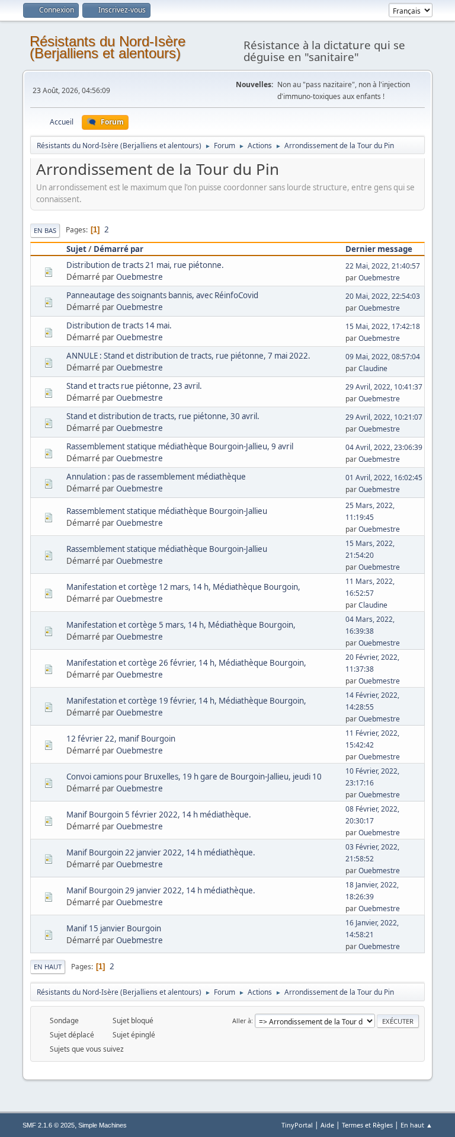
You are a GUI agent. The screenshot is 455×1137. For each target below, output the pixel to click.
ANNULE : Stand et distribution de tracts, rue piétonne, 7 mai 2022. (188, 355)
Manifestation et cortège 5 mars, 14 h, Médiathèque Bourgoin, (181, 624)
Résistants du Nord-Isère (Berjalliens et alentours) (107, 47)
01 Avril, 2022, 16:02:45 (383, 477)
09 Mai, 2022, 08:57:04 (382, 357)
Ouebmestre (139, 277)
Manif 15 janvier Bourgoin (113, 928)
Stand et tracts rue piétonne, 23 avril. (134, 386)
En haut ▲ (416, 1124)
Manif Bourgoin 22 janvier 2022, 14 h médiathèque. (160, 852)
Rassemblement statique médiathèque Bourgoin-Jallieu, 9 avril (179, 446)
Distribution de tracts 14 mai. (119, 325)
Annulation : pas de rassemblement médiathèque (156, 476)
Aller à (241, 1020)
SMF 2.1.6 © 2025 (49, 1125)
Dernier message (378, 249)
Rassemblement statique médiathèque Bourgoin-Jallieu (166, 511)
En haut (48, 966)
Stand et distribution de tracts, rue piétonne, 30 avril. (162, 416)
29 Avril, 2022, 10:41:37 (383, 387)
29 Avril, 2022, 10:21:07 (383, 417)
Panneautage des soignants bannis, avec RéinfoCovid (162, 295)
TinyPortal (297, 1124)
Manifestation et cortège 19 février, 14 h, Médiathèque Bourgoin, (186, 700)
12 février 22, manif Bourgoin (120, 738)
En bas (45, 230)
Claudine (372, 368)
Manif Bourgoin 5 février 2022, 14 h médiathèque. (158, 814)
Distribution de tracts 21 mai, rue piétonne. (145, 265)
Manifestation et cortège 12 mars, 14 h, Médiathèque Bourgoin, (183, 587)
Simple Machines (102, 1125)
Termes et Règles (367, 1124)
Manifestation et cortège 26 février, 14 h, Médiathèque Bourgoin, (186, 662)
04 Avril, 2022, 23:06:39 (383, 447)
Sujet (76, 249)
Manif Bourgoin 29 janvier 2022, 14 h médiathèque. (160, 890)
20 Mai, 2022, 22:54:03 (382, 296)
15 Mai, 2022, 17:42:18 (382, 326)
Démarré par (118, 249)
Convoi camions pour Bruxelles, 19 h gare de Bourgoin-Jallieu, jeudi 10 (194, 776)
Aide (327, 1124)
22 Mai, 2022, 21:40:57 (382, 266)
